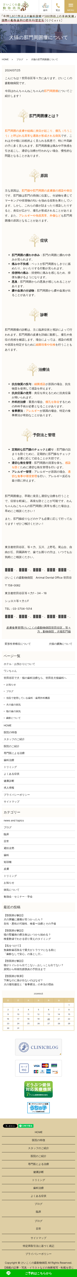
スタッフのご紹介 (14, 739)
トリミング (10, 766)
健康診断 (9, 780)
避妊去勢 (9, 848)
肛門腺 (66, 631)
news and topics (14, 820)
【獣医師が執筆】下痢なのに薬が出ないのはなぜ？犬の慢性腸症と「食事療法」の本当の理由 (28, 980)
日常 (6, 841)
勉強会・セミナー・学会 (18, 896)
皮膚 (9, 627)
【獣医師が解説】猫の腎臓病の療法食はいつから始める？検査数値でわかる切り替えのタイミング (27, 934)
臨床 (6, 834)
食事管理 (17, 627)
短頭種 (8, 861)
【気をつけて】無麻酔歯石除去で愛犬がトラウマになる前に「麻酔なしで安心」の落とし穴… (30, 949)
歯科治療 (9, 760)
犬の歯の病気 (13, 704)
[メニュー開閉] (71, 5)
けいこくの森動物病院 (37, 627)
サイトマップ (11, 801)
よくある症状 (11, 773)
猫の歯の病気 (13, 711)
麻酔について (13, 717)
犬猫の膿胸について (60, 643)
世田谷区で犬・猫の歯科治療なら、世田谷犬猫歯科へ (35, 677)
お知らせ (11, 684)
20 (48, 1019)
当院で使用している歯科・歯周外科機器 (28, 697)
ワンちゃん (10, 670)
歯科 (6, 855)
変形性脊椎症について (18, 643)
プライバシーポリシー (17, 794)
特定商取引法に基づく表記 (38, 1245)
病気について (11, 889)
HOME (5, 59)
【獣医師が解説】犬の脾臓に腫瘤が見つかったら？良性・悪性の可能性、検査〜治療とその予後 (30, 919)
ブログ (19, 59)
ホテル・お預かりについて (19, 663)
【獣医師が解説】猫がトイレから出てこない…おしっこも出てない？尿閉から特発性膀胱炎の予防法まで (34, 965)
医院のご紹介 (11, 746)
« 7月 (7, 993)
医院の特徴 (10, 732)
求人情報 (9, 787)
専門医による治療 (14, 753)
